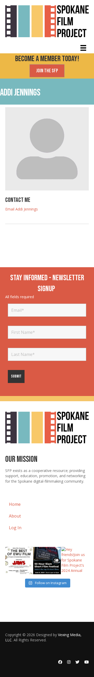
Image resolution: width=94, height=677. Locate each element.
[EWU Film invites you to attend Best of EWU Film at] (19, 560)
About (15, 516)
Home (15, 504)
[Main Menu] (83, 47)
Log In (15, 528)
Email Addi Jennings (21, 209)
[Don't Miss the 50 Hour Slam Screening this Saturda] (47, 560)
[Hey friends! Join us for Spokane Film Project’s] (75, 560)
